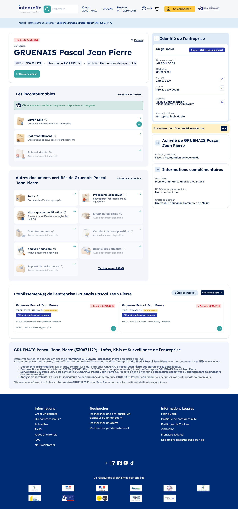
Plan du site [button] (169, 413)
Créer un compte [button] (46, 413)
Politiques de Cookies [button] (175, 424)
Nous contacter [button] (45, 445)
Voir (224, 128)
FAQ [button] (37, 439)
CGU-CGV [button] (167, 429)
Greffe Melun (51, 310)
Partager (138, 40)
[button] (89, 9)
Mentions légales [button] (172, 434)
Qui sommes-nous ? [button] (48, 419)
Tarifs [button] (38, 429)
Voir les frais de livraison (129, 94)
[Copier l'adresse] (222, 101)
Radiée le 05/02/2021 (27, 40)
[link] (66, 317)
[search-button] (47, 9)
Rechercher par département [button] (109, 428)
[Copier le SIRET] (222, 88)
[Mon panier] (157, 9)
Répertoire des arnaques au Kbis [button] (182, 439)
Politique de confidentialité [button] (179, 419)
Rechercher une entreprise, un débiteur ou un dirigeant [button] (110, 415)
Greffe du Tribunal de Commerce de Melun (182, 203)
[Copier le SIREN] (222, 79)
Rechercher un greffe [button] (104, 422)
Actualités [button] (41, 424)
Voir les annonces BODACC (111, 268)
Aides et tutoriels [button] (46, 434)
